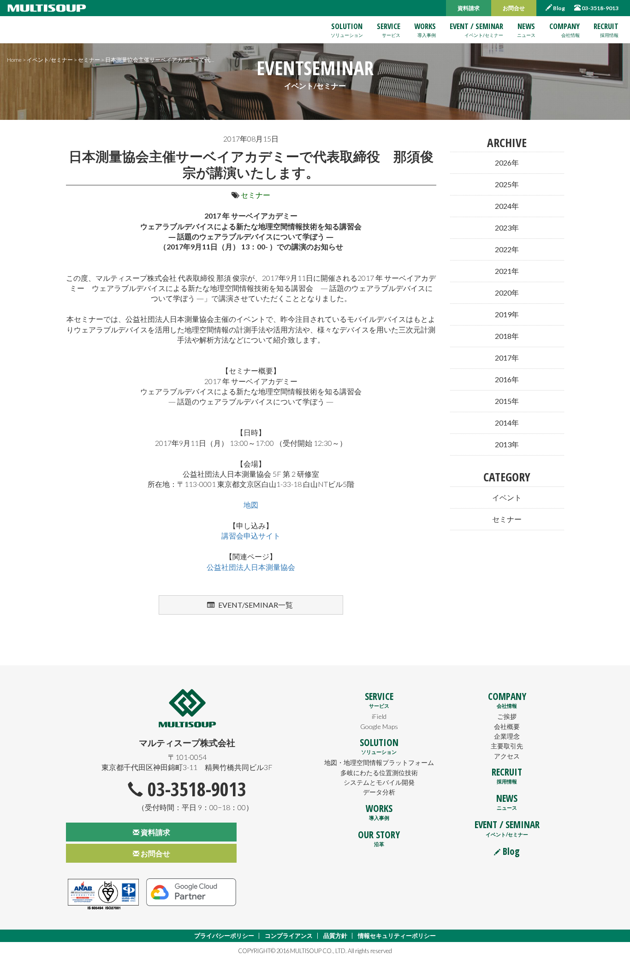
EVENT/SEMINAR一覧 (255, 604)
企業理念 (507, 736)
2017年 (507, 357)
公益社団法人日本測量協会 (251, 567)
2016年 (507, 379)
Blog (558, 8)
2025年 (507, 184)
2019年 (507, 314)
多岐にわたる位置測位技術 (379, 772)
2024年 (507, 205)
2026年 (507, 162)
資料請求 (469, 8)
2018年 (507, 336)
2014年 (507, 422)
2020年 (507, 292)
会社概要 (507, 726)
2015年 (507, 401)
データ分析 (379, 792)
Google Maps (379, 726)
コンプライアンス (289, 935)
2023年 (507, 227)
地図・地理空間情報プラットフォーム (379, 762)
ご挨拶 (507, 716)
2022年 (507, 249)
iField (379, 716)
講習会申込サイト (250, 535)
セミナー (255, 194)
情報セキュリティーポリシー (397, 935)
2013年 (507, 444)
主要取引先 (507, 746)
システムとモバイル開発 (379, 782)
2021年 (507, 271)
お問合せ (514, 8)
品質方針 (335, 935)
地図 (251, 504)
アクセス (507, 756)
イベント (507, 497)
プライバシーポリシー (224, 935)
